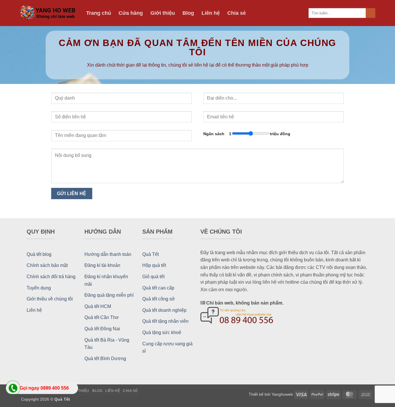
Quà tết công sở (158, 298)
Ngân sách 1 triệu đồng (246, 133)
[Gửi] (370, 13)
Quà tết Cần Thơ (101, 317)
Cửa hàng (131, 13)
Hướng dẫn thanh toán (107, 254)
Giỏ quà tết (153, 276)
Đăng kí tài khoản (102, 265)
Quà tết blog (39, 254)
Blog (188, 13)
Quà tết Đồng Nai (102, 328)
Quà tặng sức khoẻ (161, 332)
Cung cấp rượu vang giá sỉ (167, 347)
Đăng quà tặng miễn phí (109, 295)
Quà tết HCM (97, 306)
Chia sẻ (236, 13)
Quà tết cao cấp (158, 287)
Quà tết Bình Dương (105, 358)
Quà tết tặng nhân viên (165, 321)
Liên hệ (211, 13)
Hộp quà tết (154, 265)
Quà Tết (150, 254)
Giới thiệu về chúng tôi (50, 298)
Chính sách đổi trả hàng (51, 276)
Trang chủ (98, 13)
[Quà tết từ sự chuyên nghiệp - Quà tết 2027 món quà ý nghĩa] (48, 13)
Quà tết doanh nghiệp (164, 310)
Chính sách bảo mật (47, 265)
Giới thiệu (162, 13)
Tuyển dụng (39, 287)
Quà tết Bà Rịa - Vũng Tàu (106, 344)
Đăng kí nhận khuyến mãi (106, 280)
